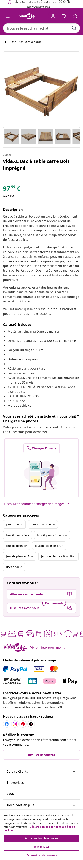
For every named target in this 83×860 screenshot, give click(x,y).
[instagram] (15, 724)
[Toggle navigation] (7, 16)
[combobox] (41, 28)
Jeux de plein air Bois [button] (19, 556)
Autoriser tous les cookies (41, 838)
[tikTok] (31, 724)
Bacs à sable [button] (14, 567)
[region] (41, 835)
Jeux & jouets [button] (14, 524)
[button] (41, 771)
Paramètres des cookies (41, 855)
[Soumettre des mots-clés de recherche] (74, 28)
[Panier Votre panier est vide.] (74, 16)
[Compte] (53, 16)
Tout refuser (42, 846)
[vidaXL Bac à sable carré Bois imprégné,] (41, 90)
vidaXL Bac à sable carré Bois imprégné (36, 164)
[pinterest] (23, 724)
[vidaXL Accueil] (27, 16)
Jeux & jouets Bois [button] (17, 535)
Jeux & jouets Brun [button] (43, 524)
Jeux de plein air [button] (16, 545)
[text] (11, 189)
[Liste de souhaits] (64, 16)
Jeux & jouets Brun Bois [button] (52, 535)
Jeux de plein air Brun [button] (49, 545)
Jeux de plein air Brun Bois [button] (58, 556)
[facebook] (7, 724)
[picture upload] (41, 475)
